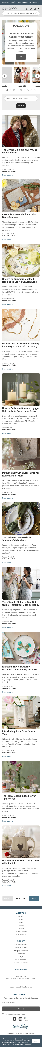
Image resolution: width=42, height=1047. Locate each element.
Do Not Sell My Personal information (19, 1044)
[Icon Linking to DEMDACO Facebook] (14, 1019)
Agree (36, 1041)
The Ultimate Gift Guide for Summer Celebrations (17, 539)
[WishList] (30, 8)
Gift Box (21, 929)
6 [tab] (24, 90)
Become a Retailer (20, 963)
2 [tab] (10, 90)
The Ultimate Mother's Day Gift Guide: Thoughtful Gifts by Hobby (20, 603)
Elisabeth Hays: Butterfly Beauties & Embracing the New (19, 668)
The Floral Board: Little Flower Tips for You (19, 797)
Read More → (7, 175)
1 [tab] (7, 90)
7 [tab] (28, 90)
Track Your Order (21, 948)
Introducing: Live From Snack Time (18, 732)
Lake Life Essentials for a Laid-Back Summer (19, 216)
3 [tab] (14, 90)
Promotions (21, 954)
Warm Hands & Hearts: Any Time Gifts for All (20, 862)
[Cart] (34, 8)
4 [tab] (17, 90)
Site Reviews (21, 935)
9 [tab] (35, 90)
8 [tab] (31, 90)
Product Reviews (21, 932)
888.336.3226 (21, 977)
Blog (21, 919)
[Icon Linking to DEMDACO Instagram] (20, 1019)
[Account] (26, 8)
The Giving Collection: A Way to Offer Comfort (19, 151)
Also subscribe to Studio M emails (15, 1014)
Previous (4, 76)
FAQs (21, 957)
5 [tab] (21, 90)
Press (21, 922)
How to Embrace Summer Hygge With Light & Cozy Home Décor (20, 409)
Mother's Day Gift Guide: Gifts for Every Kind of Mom (20, 474)
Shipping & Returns (21, 951)
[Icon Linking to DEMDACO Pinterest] (26, 1019)
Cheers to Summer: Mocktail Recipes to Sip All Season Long (19, 280)
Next (37, 76)
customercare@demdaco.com (21, 987)
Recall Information (21, 960)
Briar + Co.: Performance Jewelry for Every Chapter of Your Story (20, 345)
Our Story (21, 916)
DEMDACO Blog (21, 26)
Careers (21, 925)
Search (21, 106)
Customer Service (21, 944)
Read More (21, 57)
